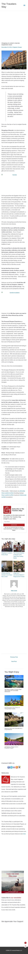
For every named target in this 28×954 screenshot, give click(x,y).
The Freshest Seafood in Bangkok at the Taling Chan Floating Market (18, 555)
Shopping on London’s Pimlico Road (6, 553)
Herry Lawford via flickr (7, 493)
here (24, 833)
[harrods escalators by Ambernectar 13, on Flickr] (14, 301)
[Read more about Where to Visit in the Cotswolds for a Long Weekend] (14, 719)
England (15, 47)
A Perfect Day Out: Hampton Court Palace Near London (6, 575)
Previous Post (14, 657)
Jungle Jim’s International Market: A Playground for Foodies (18, 575)
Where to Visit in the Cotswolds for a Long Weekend (13, 729)
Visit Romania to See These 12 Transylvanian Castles (12, 708)
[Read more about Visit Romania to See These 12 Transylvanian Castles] (14, 700)
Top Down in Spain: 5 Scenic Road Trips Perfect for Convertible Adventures (13, 690)
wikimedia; (22, 491)
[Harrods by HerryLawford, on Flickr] (14, 183)
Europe (20, 47)
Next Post (14, 661)
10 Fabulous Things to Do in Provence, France (11, 747)
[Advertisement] (14, 26)
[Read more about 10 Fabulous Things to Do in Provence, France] (14, 739)
